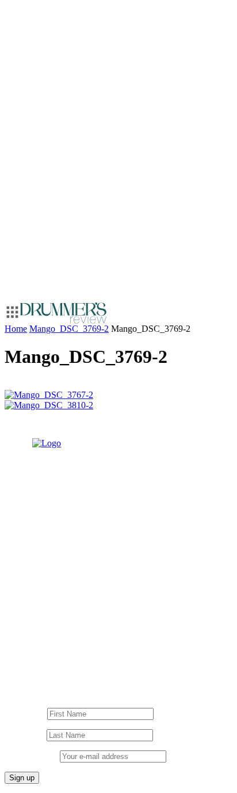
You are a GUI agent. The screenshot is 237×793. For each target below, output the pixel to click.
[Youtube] (56, 640)
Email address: (32, 756)
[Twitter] (102, 640)
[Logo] (63, 313)
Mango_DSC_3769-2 (69, 329)
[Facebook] (79, 640)
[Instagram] (33, 640)
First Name (25, 713)
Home (16, 329)
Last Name (24, 735)
